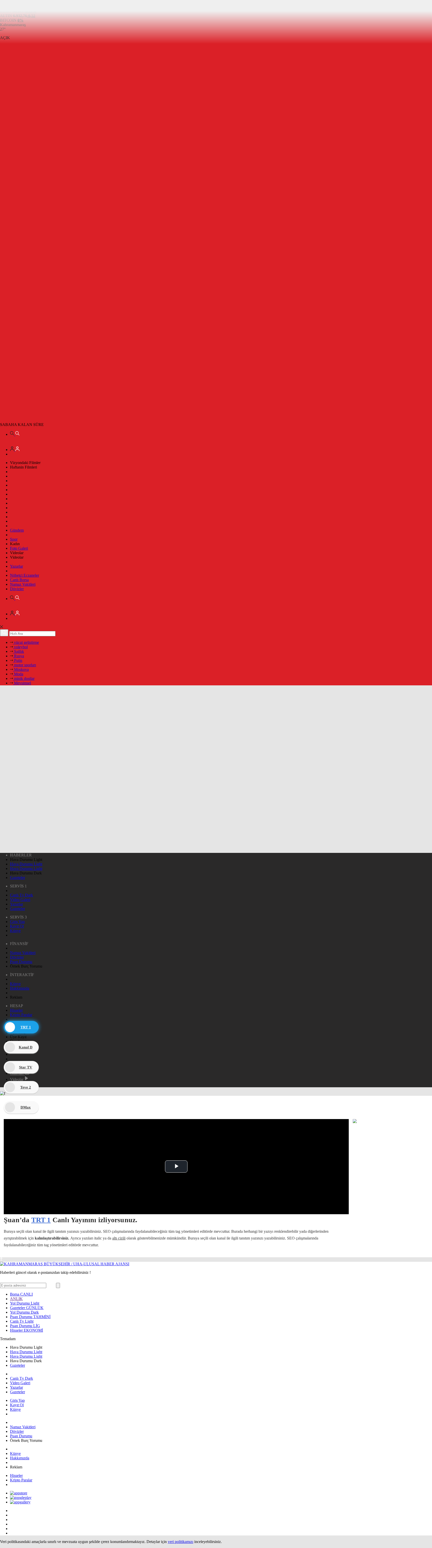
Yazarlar (16, 566)
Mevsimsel (22, 683)
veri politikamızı (180, 1541)
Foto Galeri (19, 548)
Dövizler (17, 589)
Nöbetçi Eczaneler (24, 575)
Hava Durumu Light (26, 864)
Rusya (18, 656)
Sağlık (18, 651)
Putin (17, 660)
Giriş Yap (17, 921)
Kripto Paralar (21, 1015)
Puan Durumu (21, 962)
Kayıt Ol (17, 926)
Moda (18, 674)
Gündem (17, 530)
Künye (15, 930)
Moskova (21, 669)
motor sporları (24, 665)
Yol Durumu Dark (24, 1312)
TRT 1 (41, 1220)
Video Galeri (20, 899)
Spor (14, 539)
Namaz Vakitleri (23, 584)
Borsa (21, 1294)
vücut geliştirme (26, 642)
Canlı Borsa (19, 580)
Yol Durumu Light (24, 1303)
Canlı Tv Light (22, 1321)
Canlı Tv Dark (21, 895)
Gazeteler (17, 877)
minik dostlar (23, 678)
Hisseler (16, 1010)
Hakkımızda (19, 988)
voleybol (20, 647)
